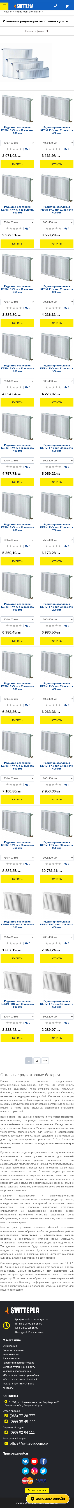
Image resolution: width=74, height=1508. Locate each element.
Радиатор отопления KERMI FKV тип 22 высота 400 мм (17, 448)
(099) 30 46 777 (22, 1421)
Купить (17, 164)
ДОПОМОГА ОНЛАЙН (50, 1498)
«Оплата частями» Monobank (20, 1379)
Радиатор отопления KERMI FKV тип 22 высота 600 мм (17, 527)
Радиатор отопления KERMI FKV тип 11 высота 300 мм (17, 130)
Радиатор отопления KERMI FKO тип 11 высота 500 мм (17, 1004)
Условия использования (17, 1370)
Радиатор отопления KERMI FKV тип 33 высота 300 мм (17, 686)
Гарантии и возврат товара (18, 1362)
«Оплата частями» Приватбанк (21, 1375)
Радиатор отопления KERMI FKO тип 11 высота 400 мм (56, 924)
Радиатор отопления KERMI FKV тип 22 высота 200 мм (17, 368)
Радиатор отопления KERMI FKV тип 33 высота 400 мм (56, 686)
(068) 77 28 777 (22, 1416)
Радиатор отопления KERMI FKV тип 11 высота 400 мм (56, 130)
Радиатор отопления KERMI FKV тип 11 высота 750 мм (17, 289)
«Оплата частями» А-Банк (18, 1383)
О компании (10, 1345)
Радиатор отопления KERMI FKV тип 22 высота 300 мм (56, 368)
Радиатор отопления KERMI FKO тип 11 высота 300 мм (17, 924)
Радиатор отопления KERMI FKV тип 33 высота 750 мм (17, 845)
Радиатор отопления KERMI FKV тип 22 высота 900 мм (17, 606)
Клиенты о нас (11, 1354)
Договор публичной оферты (19, 1366)
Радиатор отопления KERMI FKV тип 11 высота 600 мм (56, 209)
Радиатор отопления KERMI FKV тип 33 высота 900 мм (56, 845)
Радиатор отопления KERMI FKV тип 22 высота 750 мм (56, 527)
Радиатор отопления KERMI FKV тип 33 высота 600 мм (56, 765)
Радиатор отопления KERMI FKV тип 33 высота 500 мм (17, 765)
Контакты (8, 1387)
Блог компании (11, 1358)
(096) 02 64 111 (22, 1432)
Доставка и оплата (13, 1350)
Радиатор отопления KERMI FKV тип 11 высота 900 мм (56, 289)
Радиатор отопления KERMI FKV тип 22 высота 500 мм (56, 448)
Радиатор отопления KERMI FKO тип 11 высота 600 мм (56, 1004)
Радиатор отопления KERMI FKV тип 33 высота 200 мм (56, 606)
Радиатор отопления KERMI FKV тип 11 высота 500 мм (17, 209)
